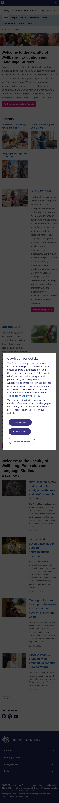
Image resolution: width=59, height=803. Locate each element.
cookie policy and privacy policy (23, 396)
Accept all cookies (20, 423)
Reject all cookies (19, 432)
